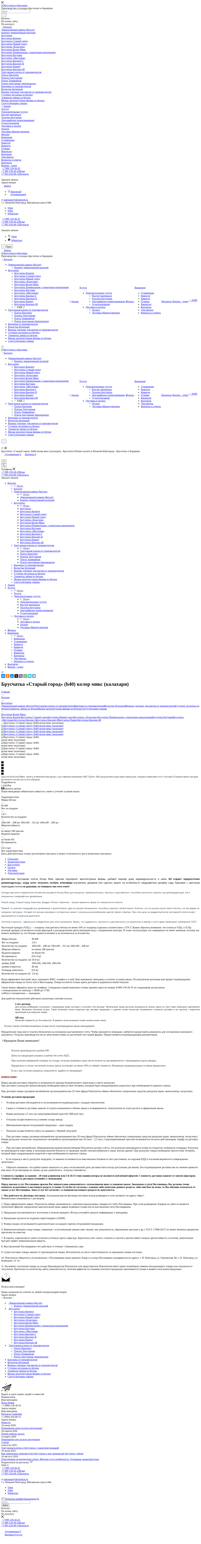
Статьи (5, 1442)
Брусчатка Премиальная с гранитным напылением (125, 717)
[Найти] (3, 15)
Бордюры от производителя (89, 706)
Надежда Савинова (11, 1414)
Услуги (17, 593)
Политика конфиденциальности (22, 1498)
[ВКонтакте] (3, 676)
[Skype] (29, 676)
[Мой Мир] (12, 676)
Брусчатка (25, 508)
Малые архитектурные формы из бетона (59, 708)
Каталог (18, 488)
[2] (100, 765)
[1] (100, 762)
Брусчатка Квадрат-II (47, 720)
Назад (20, 486)
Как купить (14, 864)
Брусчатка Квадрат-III (89, 720)
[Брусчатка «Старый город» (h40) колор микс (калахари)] (32, 725)
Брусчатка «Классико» (85, 717)
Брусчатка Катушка (162, 717)
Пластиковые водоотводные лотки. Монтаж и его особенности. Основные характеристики (50, 1459)
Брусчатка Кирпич (11, 717)
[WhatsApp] (25, 676)
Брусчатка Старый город (34, 717)
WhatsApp (13, 213)
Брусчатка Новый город (60, 717)
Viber (10, 208)
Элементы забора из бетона (23, 708)
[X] (16, 676)
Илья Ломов (7, 1402)
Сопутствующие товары (94, 708)
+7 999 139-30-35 (11, 168)
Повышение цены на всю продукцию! (21, 1428)
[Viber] (21, 676)
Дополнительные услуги (33, 602)
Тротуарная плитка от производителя (40, 551)
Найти (5, 1505)
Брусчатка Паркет (68, 720)
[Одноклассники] (7, 676)
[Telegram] (34, 676)
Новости (6, 1422)
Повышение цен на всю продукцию (20, 1439)
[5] (100, 773)
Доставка (12, 870)
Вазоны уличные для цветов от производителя (151, 706)
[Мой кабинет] (2, 445)
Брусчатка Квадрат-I (25, 720)
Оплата (11, 867)
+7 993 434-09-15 (15, 174)
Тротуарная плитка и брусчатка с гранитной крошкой (30, 1448)
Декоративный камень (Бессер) (36, 497)
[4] (100, 771)
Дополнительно (16, 873)
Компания (19, 638)
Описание (13, 859)
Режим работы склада (12, 1433)
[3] (100, 768)
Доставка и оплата (30, 621)
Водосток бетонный (115, 706)
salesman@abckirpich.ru (16, 199)
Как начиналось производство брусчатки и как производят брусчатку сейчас (42, 1453)
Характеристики (16, 861)
